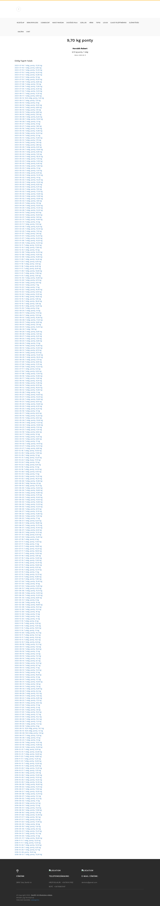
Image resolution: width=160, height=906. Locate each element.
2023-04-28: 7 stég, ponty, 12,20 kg (29, 210)
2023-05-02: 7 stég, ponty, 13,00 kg (29, 182)
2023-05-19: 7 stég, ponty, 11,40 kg (28, 128)
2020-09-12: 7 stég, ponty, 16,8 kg (28, 675)
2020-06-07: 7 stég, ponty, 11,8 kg (28, 735)
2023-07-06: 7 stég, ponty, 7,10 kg (28, 84)
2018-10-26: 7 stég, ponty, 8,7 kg (27, 850)
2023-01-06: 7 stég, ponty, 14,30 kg (28, 243)
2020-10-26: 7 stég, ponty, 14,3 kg (28, 633)
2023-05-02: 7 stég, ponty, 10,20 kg (29, 180)
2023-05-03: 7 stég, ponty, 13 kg (27, 168)
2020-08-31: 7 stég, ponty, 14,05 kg (28, 682)
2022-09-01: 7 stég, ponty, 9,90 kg (28, 322)
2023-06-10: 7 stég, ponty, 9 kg (27, 103)
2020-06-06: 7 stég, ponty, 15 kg (27, 738)
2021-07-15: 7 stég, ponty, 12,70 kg (28, 570)
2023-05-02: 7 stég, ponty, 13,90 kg (29, 194)
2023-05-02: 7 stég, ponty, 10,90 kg (29, 199)
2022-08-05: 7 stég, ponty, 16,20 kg (29, 357)
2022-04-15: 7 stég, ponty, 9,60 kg (28, 439)
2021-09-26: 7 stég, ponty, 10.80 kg (28, 481)
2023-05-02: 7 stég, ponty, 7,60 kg (28, 201)
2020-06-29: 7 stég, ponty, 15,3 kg (28, 719)
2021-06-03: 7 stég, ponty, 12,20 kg (28, 595)
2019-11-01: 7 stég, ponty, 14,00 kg (28, 761)
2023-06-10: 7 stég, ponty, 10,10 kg (28, 105)
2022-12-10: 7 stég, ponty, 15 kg (27, 250)
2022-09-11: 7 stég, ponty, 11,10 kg (28, 315)
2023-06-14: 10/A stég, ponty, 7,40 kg (29, 98)
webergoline (35, 900)
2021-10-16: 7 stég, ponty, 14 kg (27, 467)
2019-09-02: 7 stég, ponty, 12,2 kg (28, 798)
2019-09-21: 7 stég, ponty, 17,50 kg (28, 789)
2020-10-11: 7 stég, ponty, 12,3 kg (27, 635)
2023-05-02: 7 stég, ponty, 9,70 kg (28, 187)
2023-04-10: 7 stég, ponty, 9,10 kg (28, 212)
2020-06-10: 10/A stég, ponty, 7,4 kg (29, 731)
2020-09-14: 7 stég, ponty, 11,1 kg (27, 658)
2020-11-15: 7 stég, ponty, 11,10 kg (28, 626)
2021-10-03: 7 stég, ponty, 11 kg (27, 474)
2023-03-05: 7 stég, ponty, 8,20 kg (28, 227)
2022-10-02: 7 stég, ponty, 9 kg (27, 308)
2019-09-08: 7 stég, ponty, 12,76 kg (28, 794)
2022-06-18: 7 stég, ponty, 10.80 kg (28, 376)
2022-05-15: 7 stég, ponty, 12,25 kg (28, 416)
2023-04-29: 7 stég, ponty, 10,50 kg (29, 206)
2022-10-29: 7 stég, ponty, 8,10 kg (28, 283)
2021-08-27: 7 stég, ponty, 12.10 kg (28, 511)
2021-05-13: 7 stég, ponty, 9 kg (27, 600)
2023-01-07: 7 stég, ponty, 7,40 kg (28, 234)
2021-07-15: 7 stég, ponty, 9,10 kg (28, 567)
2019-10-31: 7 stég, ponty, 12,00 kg (28, 763)
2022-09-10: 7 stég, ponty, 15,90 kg (28, 318)
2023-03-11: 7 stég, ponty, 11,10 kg (28, 224)
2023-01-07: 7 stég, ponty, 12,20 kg (28, 236)
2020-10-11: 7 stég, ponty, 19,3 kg (27, 640)
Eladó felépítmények (118, 22)
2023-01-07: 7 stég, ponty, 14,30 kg (28, 238)
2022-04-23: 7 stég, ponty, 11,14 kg (28, 427)
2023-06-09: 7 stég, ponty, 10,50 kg (29, 119)
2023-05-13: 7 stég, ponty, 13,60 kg (28, 138)
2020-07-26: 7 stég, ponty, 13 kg (27, 705)
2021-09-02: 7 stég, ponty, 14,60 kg (28, 502)
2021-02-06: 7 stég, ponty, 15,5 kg (28, 607)
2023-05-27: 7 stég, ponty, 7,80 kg (28, 126)
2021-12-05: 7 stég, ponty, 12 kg (27, 455)
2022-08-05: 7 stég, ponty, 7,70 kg (28, 360)
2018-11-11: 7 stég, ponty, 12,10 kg (27, 840)
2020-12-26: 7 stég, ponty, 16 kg (27, 612)
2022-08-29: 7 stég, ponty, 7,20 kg (28, 334)
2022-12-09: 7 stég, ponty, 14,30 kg (28, 252)
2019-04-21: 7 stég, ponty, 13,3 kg (28, 833)
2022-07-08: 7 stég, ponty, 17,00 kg (28, 374)
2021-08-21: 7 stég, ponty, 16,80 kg (28, 523)
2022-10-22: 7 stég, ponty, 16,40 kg (28, 290)
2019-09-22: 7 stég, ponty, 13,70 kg (28, 787)
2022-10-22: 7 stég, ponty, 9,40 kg (28, 292)
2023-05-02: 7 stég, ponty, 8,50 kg (28, 184)
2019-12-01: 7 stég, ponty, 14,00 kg (28, 754)
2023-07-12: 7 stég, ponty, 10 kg (27, 77)
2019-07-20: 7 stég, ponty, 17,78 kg (28, 822)
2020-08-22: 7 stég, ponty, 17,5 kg (28, 700)
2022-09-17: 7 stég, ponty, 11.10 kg (28, 313)
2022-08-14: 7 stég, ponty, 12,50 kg (28, 348)
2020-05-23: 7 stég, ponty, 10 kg (27, 740)
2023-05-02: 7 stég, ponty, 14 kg (27, 177)
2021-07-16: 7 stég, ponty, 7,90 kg (28, 556)
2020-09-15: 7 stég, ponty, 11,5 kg (28, 656)
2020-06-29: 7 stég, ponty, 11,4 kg (28, 721)
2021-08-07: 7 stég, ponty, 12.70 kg (28, 525)
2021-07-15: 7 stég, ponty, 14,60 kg (28, 565)
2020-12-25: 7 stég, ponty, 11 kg (27, 616)
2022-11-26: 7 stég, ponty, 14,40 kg (28, 259)
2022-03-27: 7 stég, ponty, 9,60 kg (28, 448)
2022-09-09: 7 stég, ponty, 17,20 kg (28, 320)
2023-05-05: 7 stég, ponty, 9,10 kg (28, 147)
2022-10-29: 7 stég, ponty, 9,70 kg (28, 280)
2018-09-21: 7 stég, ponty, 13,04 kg (28, 854)
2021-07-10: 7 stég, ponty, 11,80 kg (28, 579)
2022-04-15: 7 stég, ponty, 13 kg (27, 441)
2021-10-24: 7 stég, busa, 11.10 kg (27, 460)
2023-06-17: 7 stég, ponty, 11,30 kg (28, 93)
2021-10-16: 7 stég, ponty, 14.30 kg (28, 469)
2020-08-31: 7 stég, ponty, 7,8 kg (27, 684)
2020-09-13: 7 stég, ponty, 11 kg (27, 668)
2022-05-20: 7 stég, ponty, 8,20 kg (28, 409)
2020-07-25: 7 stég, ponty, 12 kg (27, 707)
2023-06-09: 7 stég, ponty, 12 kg (27, 121)
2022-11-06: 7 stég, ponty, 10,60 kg (28, 271)
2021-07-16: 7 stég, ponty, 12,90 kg (28, 558)
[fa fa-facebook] (18, 9)
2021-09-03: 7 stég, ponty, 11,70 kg (28, 495)
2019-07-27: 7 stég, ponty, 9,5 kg (27, 819)
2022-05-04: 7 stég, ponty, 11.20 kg (28, 423)
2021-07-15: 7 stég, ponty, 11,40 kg (28, 560)
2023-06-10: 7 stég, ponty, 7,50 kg (28, 114)
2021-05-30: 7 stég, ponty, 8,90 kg (28, 598)
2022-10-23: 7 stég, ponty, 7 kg (27, 285)
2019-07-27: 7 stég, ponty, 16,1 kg (27, 817)
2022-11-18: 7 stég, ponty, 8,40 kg (28, 266)
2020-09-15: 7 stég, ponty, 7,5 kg (27, 654)
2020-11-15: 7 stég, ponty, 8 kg (26, 621)
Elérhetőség (134, 22)
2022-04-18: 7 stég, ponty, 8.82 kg (28, 432)
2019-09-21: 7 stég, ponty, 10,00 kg (28, 791)
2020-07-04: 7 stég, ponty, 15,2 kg (28, 717)
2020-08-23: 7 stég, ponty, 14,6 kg (28, 696)
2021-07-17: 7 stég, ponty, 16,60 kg (28, 546)
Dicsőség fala (72, 22)
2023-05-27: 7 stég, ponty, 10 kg (27, 124)
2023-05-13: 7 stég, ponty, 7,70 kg (28, 140)
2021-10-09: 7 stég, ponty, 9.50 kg (28, 472)
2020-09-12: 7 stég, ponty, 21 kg (27, 672)
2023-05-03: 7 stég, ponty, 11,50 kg (28, 161)
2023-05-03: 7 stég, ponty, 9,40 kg (28, 163)
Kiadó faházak (58, 22)
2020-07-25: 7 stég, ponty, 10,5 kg (28, 712)
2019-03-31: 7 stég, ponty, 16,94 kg (28, 838)
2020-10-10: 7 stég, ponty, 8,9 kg (27, 642)
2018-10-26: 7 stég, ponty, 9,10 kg (28, 847)
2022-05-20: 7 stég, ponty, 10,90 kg (29, 404)
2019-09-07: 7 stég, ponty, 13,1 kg (28, 796)
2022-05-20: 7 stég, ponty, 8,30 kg (28, 406)
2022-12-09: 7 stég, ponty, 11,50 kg (28, 255)
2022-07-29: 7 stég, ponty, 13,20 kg (28, 367)
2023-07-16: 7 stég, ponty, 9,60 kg (28, 68)
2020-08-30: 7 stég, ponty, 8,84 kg (28, 689)
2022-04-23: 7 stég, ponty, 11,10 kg (28, 430)
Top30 (98, 22)
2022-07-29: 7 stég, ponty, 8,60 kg (28, 362)
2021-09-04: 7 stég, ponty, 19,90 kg (28, 490)
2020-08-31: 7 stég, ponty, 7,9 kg (27, 686)
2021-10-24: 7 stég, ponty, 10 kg (27, 462)
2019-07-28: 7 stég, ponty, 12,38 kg (28, 815)
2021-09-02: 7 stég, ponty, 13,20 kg (28, 507)
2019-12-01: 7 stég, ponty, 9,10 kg (27, 749)
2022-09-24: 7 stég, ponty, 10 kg (27, 311)
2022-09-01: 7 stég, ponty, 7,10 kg (28, 325)
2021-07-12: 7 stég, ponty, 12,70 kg (28, 574)
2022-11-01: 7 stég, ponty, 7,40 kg (28, 276)
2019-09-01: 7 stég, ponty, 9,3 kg (27, 803)
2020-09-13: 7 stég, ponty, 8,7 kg (27, 665)
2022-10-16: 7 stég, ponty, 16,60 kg (28, 296)
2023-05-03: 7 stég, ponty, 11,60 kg (28, 166)
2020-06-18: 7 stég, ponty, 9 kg (27, 726)
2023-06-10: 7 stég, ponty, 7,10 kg (28, 110)
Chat (28, 31)
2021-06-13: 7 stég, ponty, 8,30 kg (28, 588)
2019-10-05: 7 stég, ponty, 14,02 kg (28, 780)
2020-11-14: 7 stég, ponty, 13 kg (27, 630)
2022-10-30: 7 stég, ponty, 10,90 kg (28, 278)
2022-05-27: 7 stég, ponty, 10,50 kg (28, 395)
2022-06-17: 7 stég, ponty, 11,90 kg (28, 378)
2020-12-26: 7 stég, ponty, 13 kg (27, 614)
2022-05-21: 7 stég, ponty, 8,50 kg (28, 402)
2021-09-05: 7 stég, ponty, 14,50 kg (28, 488)
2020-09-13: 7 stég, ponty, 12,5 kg (28, 663)
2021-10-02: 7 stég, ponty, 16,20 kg (28, 479)
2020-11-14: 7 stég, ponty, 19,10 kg (28, 628)
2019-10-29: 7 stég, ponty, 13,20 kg (28, 768)
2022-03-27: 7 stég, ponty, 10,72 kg (28, 446)
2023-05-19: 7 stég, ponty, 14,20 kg (28, 133)
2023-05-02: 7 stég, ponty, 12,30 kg (29, 175)
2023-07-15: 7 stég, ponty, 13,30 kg (28, 70)
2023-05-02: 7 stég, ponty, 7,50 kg (28, 189)
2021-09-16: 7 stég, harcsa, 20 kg (28, 483)
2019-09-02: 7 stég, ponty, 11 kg (27, 801)
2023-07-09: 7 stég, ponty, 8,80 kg (28, 82)
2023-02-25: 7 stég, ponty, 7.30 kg (28, 231)
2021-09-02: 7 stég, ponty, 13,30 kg (28, 504)
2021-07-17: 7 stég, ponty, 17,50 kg (28, 542)
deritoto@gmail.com (89, 882)
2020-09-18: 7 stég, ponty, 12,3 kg (28, 644)
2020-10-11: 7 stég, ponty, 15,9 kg (27, 637)
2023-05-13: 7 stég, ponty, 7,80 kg (28, 145)
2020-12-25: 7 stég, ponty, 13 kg (27, 619)
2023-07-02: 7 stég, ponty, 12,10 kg (28, 91)
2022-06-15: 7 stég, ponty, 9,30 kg (28, 385)
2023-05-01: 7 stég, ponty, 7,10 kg (28, 203)
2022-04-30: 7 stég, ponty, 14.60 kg (29, 425)
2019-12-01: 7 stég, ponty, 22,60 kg (28, 752)
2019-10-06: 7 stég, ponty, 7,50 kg (28, 773)
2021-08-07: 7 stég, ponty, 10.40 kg (28, 528)
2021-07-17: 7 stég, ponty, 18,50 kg (28, 551)
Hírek (91, 22)
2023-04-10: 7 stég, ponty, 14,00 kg (28, 215)
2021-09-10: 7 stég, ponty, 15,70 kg (28, 486)
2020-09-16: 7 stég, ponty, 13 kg (27, 651)
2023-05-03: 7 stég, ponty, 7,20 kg (28, 154)
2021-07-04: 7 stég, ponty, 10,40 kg (28, 581)
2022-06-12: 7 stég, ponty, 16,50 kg (28, 388)
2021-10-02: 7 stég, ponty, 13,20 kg (28, 476)
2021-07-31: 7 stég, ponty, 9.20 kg (28, 535)
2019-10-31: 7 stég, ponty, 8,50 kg (28, 766)
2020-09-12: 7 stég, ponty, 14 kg (27, 677)
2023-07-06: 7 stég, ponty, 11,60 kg (28, 86)
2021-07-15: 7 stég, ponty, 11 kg (27, 572)
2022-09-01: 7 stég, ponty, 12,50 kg (28, 327)
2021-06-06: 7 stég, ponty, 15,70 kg (28, 591)
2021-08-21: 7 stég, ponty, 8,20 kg (28, 521)
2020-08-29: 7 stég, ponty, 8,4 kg (28, 691)
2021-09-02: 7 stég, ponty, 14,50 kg (28, 500)
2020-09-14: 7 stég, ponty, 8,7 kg (27, 661)
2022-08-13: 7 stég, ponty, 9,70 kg (28, 350)
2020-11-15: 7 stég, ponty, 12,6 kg (27, 623)
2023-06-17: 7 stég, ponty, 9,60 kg (28, 96)
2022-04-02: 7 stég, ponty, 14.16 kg (28, 444)
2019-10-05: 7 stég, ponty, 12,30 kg (28, 782)
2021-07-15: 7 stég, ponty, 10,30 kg (28, 563)
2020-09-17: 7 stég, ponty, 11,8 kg (28, 647)
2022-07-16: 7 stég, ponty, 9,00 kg (28, 371)
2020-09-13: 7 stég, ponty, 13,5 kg (28, 670)
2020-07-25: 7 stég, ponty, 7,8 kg (27, 710)
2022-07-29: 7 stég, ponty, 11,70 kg (28, 364)
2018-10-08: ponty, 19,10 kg (25, 852)
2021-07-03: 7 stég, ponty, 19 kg (27, 584)
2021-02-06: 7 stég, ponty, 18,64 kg (28, 605)
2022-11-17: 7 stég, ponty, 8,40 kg (28, 268)
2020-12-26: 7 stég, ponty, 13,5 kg (28, 609)
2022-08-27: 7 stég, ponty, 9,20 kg (28, 336)
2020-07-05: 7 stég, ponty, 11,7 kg (28, 714)
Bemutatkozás (32, 22)
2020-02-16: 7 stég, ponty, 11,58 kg (28, 745)
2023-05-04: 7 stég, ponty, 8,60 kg (28, 152)
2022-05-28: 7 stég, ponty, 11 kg (27, 392)
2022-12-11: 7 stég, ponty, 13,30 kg (28, 245)
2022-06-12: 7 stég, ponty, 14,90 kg (28, 390)
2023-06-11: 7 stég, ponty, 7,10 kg (27, 100)
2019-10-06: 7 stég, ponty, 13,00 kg (28, 775)
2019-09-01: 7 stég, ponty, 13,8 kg (28, 808)
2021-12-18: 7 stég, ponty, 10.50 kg (28, 451)
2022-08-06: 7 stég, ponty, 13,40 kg (29, 355)
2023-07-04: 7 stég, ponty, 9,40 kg (28, 89)
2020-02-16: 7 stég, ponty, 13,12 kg (28, 742)
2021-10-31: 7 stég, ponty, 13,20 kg (28, 458)
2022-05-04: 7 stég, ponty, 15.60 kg (29, 420)
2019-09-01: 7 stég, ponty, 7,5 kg (27, 805)
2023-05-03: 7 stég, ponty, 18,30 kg (29, 156)
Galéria (21, 31)
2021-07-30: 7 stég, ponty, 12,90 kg (28, 537)
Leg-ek (105, 22)
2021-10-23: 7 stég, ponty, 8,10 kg (28, 465)
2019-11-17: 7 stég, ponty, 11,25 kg (28, 759)
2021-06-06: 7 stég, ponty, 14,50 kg (28, 593)
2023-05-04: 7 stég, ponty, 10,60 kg (29, 149)
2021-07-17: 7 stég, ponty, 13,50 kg (28, 553)
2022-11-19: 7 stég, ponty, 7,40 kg (27, 264)
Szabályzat (45, 22)
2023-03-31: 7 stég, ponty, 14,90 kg (28, 219)
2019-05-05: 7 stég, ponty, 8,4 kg (28, 829)
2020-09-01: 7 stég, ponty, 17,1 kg (28, 679)
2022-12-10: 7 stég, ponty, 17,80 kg (28, 247)
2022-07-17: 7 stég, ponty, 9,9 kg (27, 369)
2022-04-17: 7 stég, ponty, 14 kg (27, 434)
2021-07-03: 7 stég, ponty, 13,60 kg (28, 586)
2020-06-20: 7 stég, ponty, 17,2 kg (28, 724)
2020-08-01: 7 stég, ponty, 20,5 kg (28, 703)
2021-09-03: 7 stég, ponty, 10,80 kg (28, 493)
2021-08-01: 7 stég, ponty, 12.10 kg (28, 532)
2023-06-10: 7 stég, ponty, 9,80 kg (28, 107)
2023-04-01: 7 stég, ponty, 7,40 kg (28, 217)
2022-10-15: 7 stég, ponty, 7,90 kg (28, 299)
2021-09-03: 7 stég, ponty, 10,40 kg (28, 497)
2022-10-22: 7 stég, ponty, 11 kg (27, 287)
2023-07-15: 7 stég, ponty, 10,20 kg (28, 72)
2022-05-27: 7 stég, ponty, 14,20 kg (28, 397)
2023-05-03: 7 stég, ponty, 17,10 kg (28, 159)
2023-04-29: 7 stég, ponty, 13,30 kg (29, 208)
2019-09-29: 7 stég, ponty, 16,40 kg (28, 784)
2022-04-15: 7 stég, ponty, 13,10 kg (28, 437)
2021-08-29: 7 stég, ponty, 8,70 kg (28, 509)
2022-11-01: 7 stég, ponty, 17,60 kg (28, 273)
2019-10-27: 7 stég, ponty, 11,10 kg (28, 770)
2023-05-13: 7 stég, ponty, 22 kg (27, 135)
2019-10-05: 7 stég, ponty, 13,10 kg (28, 777)
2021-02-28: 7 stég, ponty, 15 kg (27, 602)
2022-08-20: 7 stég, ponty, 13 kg (27, 343)
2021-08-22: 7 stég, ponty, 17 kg (27, 518)
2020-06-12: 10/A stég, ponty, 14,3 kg (29, 728)
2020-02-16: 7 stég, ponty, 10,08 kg (28, 747)
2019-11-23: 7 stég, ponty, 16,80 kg (28, 756)
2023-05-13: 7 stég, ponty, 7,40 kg (28, 142)
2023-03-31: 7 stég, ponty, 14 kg (27, 222)
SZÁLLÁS (83, 22)
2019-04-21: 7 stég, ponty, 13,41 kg (28, 831)
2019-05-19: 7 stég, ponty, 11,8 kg (28, 826)
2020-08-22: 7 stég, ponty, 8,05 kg (28, 698)
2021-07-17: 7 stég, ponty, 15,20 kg (28, 549)
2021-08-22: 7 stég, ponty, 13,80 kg (28, 514)
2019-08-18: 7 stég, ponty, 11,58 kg (28, 810)
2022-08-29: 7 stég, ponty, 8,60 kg (28, 332)
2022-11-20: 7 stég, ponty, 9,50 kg (28, 262)
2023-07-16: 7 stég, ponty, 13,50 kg (28, 65)
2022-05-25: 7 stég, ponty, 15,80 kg (29, 399)
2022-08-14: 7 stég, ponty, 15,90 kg (28, 346)
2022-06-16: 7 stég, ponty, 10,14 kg (28, 381)
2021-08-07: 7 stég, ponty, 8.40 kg (28, 530)
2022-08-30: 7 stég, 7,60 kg (25, 329)
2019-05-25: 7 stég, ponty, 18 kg (27, 824)
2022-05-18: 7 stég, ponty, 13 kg (27, 411)
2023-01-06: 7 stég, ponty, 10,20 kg (28, 240)
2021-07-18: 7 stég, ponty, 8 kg (27, 539)
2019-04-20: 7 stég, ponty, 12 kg (27, 836)
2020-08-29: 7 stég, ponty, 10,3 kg (28, 693)
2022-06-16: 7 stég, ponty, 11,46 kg (28, 383)
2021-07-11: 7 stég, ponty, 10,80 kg (28, 577)
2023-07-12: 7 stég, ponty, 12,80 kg (28, 75)
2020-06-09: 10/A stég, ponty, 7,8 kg (29, 733)
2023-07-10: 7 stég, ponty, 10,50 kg (28, 79)
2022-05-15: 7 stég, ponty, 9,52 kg (28, 418)
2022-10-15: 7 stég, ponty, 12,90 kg (28, 306)
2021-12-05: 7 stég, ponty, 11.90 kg (28, 453)
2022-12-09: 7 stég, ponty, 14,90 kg (28, 257)
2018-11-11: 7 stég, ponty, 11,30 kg (27, 843)
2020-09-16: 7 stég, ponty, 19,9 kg (28, 649)
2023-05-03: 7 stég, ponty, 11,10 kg (28, 171)
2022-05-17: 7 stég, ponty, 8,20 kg (28, 413)
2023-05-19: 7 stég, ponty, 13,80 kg (28, 131)
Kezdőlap (20, 22)
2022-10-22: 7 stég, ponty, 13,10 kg (28, 294)
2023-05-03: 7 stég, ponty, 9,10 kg (28, 173)
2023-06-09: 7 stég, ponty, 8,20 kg (28, 117)
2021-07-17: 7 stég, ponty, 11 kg (27, 544)
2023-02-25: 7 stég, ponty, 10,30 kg (29, 229)
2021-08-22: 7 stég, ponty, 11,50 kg (28, 516)
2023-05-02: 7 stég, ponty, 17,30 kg (28, 191)
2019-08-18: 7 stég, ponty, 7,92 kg (28, 812)
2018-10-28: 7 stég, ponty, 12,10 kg (28, 845)
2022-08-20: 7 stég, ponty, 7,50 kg (28, 339)
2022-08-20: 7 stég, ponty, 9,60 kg (28, 341)
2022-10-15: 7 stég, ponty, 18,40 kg (28, 301)
